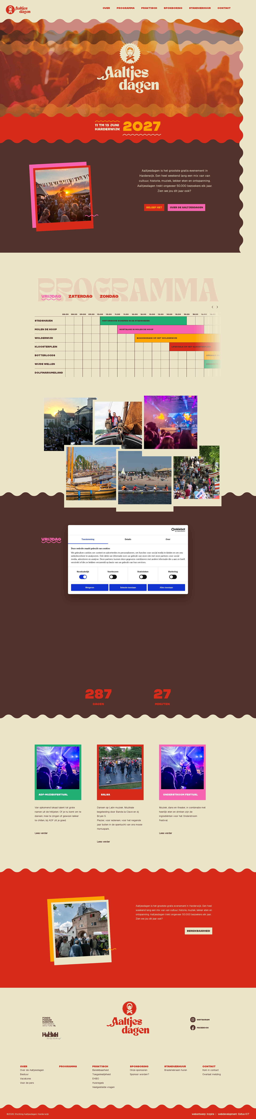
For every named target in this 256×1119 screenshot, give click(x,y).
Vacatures (25, 1078)
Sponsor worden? (139, 1074)
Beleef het (154, 207)
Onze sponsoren (138, 1070)
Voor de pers (27, 1082)
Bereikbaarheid (198, 931)
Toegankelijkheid (101, 1074)
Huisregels (98, 1082)
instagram (201, 1020)
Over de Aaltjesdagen (186, 207)
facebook (201, 1028)
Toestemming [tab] (88, 539)
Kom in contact (210, 1070)
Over (106, 8)
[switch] (113, 577)
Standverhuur (200, 8)
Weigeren (89, 587)
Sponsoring (173, 8)
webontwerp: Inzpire (203, 1114)
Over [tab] (168, 539)
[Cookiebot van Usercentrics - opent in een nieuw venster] (173, 530)
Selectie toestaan (128, 587)
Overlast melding (211, 1074)
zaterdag (81, 296)
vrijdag (51, 296)
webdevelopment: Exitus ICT (233, 1114)
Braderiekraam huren (175, 1070)
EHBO (95, 1078)
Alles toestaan (166, 587)
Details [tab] (128, 539)
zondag (109, 296)
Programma (126, 8)
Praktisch (149, 8)
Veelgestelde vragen (103, 1087)
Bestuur (24, 1074)
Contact (224, 8)
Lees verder (41, 833)
